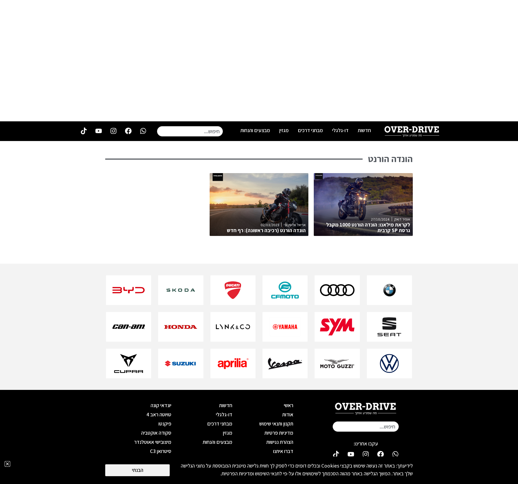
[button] (7, 464)
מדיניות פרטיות (278, 432)
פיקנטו (164, 423)
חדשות (364, 130)
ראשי (288, 405)
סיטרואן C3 (160, 451)
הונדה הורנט (390, 159)
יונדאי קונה (161, 405)
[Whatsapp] (143, 131)
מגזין (284, 130)
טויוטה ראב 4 (158, 414)
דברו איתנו (283, 451)
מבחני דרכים (310, 130)
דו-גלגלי (340, 130)
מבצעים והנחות (255, 130)
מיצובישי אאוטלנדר (152, 441)
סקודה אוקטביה (156, 432)
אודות (287, 414)
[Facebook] (128, 131)
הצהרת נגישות (279, 441)
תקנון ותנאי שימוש (276, 423)
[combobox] (190, 131)
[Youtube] (98, 131)
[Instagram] (113, 131)
